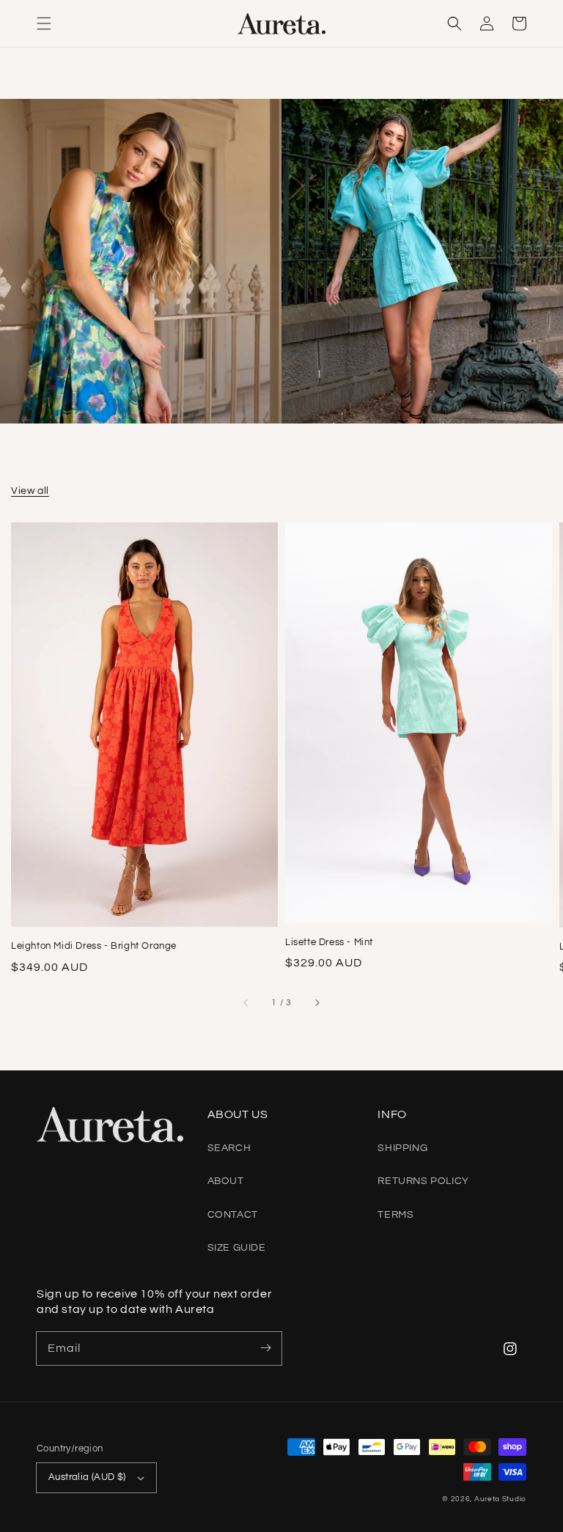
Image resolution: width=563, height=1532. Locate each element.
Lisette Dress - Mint (329, 942)
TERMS (395, 1215)
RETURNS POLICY (423, 1181)
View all (30, 491)
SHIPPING (402, 1148)
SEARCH (229, 1148)
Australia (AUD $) (87, 1477)
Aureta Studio (500, 1499)
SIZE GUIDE (236, 1248)
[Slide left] (246, 1003)
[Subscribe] (265, 1348)
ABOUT (225, 1181)
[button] (44, 23)
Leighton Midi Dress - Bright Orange (94, 946)
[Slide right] (317, 1003)
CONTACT (232, 1215)
